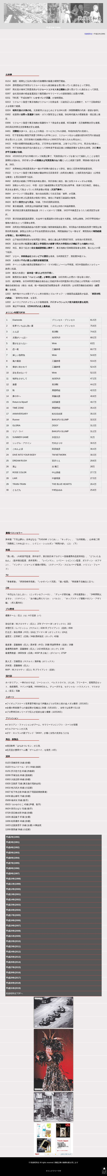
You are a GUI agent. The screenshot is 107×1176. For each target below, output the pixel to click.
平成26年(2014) (13, 962)
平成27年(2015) (13, 967)
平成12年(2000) (13, 889)
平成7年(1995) (12, 863)
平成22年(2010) (13, 941)
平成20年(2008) (13, 931)
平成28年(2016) (13, 972)
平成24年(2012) (13, 952)
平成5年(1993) (12, 853)
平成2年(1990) (12, 837)
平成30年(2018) (13, 983)
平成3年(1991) (12, 842)
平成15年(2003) (13, 905)
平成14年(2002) (13, 899)
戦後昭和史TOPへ (14, 993)
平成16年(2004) (13, 910)
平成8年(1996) (12, 868)
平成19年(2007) (13, 926)
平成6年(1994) (12, 858)
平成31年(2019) (13, 988)
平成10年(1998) (13, 879)
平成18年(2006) (13, 920)
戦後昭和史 (88, 34)
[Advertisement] (53, 55)
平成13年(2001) (13, 894)
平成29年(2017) (13, 978)
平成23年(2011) (13, 946)
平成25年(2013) (13, 957)
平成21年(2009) (13, 936)
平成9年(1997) (12, 873)
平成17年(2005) (13, 915)
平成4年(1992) (12, 847)
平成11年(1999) (13, 884)
